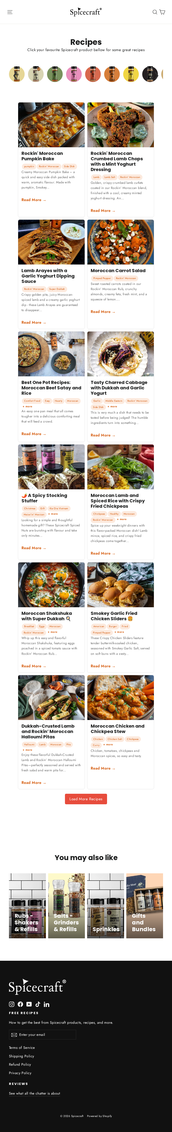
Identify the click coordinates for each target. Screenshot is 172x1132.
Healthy (114, 514)
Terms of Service (22, 1047)
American (98, 626)
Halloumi (29, 744)
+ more (27, 406)
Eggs (42, 626)
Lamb (96, 177)
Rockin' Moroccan (49, 166)
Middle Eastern (114, 401)
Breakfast (29, 626)
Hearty (58, 401)
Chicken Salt (115, 739)
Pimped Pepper (102, 278)
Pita (69, 744)
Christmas (29, 508)
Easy (47, 401)
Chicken (98, 739)
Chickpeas (99, 514)
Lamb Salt (109, 177)
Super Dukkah (57, 289)
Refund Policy (20, 1064)
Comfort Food (32, 401)
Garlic (97, 401)
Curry (96, 745)
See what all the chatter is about (34, 1093)
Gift (42, 508)
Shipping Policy (21, 1056)
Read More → (34, 199)
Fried (125, 626)
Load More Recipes (85, 799)
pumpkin (29, 166)
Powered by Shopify (99, 1116)
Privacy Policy (20, 1073)
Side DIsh (69, 166)
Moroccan (72, 401)
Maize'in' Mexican (34, 514)
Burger (113, 626)
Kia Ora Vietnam (59, 508)
